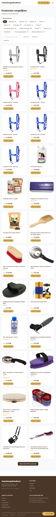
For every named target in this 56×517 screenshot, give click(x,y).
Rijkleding (12, 21)
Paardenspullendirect (11, 3)
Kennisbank (32, 488)
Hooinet (37, 28)
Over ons (4, 498)
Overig (38, 25)
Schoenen (23, 21)
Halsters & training (26, 28)
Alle (5, 21)
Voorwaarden (5, 504)
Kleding (33, 21)
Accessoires (29, 25)
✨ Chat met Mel (48, 513)
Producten (31, 483)
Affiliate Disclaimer (21, 515)
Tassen (42, 21)
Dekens (7, 25)
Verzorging (17, 25)
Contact (3, 500)
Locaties (31, 485)
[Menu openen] (52, 2)
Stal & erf (47, 28)
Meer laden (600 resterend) (28, 464)
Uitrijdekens (8, 31)
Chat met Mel (45, 2)
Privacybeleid (5, 502)
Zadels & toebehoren (38, 31)
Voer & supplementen (21, 31)
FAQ (30, 490)
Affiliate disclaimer (6, 507)
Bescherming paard (10, 28)
